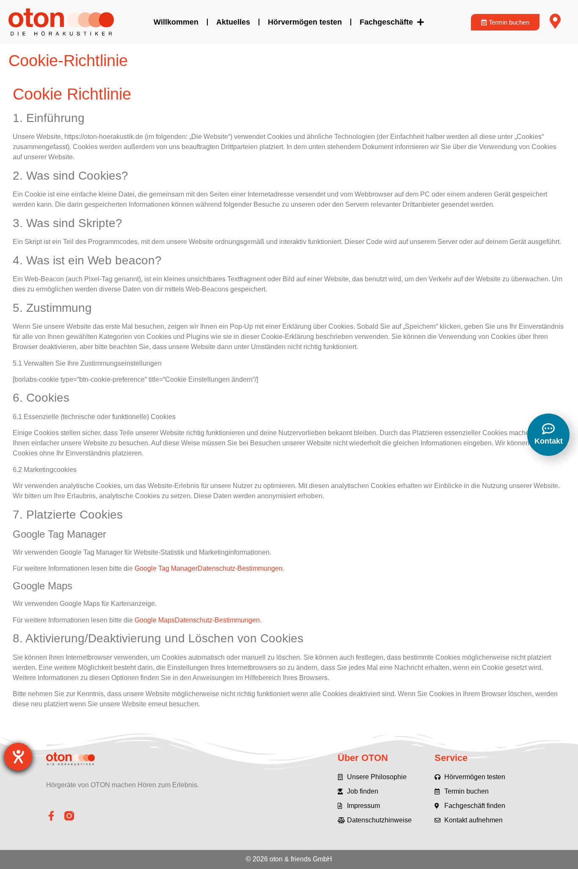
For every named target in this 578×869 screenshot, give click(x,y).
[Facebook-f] (51, 816)
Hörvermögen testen (305, 22)
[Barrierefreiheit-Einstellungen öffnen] (18, 757)
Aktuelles (233, 22)
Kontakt (548, 441)
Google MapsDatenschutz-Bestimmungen (197, 620)
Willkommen (176, 22)
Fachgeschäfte (386, 22)
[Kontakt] (548, 428)
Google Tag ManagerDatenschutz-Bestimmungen (209, 568)
